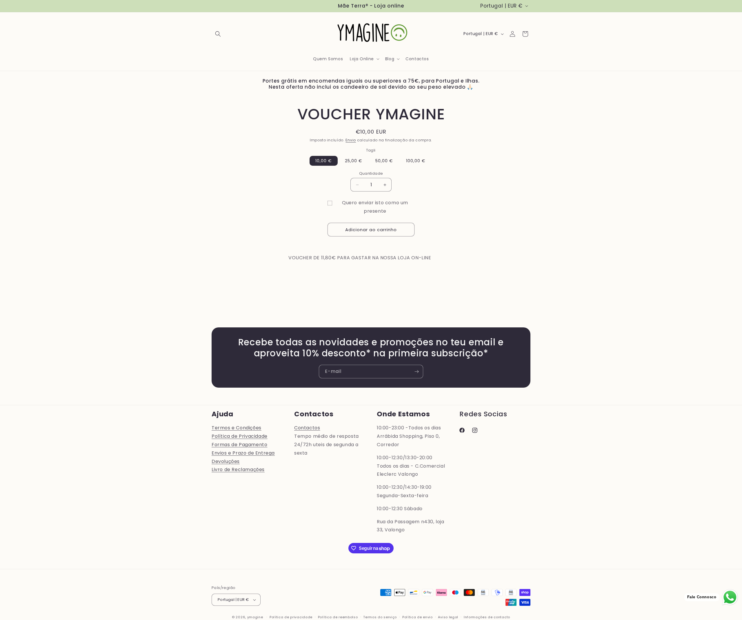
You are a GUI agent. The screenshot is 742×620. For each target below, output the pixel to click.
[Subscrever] (416, 371)
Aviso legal (448, 617)
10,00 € (323, 161)
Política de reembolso (338, 617)
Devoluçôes (226, 461)
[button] (218, 34)
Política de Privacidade (240, 436)
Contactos (307, 427)
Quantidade (371, 173)
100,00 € (415, 161)
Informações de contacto (487, 617)
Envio (350, 140)
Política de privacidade (291, 617)
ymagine (255, 617)
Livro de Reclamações (238, 469)
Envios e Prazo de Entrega (243, 453)
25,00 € (353, 161)
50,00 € (384, 161)
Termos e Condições (236, 427)
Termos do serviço (380, 617)
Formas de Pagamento (239, 444)
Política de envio (417, 617)
